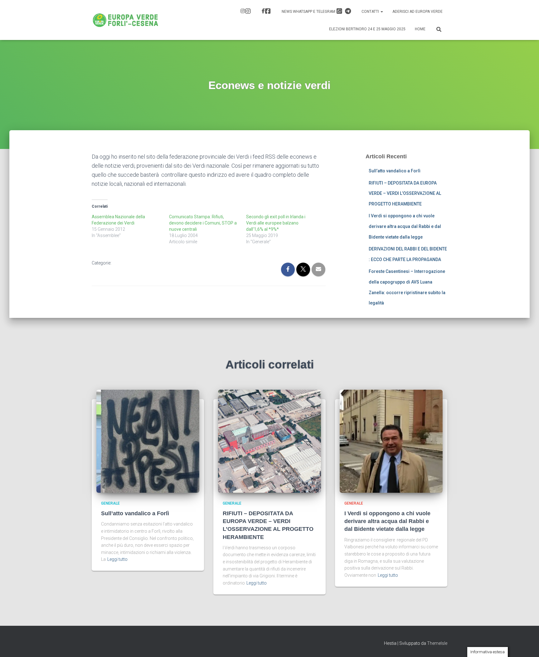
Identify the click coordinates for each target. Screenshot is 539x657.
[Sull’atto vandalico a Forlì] (147, 440)
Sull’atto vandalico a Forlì (394, 170)
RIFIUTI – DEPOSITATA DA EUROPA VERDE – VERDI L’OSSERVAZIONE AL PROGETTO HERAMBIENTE (405, 193)
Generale (110, 503)
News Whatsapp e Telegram (309, 11)
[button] (381, 11)
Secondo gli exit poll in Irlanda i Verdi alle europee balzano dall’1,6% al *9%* (275, 223)
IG (246, 12)
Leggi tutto (117, 559)
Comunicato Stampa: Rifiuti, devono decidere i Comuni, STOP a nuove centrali (203, 223)
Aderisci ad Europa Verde (417, 11)
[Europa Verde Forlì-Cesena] (125, 20)
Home (420, 29)
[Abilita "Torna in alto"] (527, 644)
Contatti (371, 11)
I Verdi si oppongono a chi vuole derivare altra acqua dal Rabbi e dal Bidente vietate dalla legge (405, 226)
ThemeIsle (437, 643)
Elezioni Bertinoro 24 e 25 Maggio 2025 (367, 29)
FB (267, 12)
